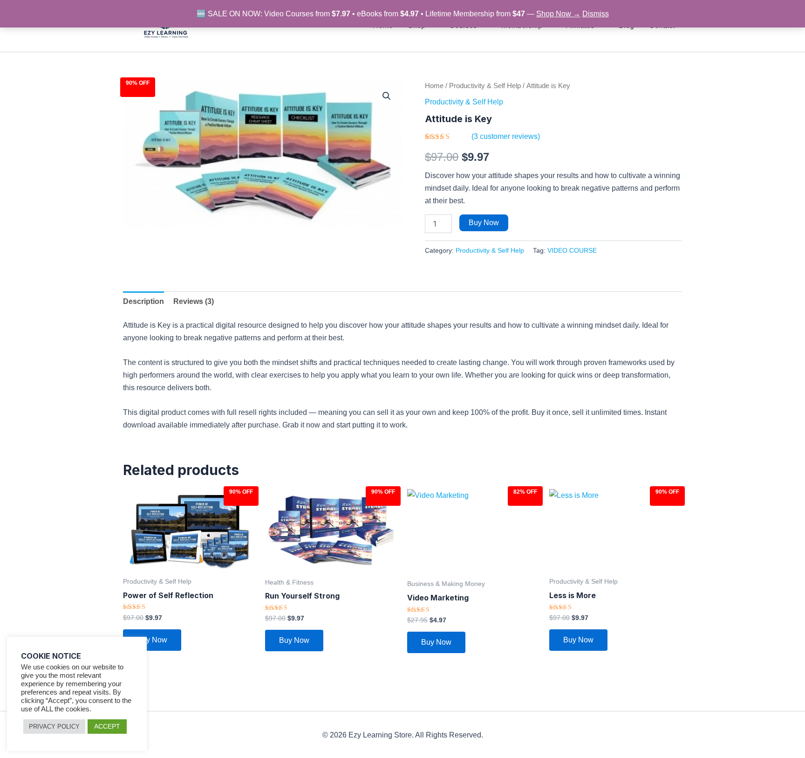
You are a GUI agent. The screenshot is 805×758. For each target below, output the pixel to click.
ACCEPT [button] (107, 726)
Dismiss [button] (595, 14)
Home (434, 86)
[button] (386, 96)
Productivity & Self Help (485, 86)
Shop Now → (558, 14)
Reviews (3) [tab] (193, 301)
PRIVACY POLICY (54, 726)
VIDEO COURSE (572, 250)
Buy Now (484, 223)
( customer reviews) (505, 136)
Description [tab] (143, 301)
